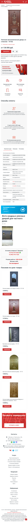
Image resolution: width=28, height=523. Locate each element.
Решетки (14, 478)
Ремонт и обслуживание (14, 467)
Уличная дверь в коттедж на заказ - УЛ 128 (13, 288)
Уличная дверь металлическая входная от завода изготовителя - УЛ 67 (13, 400)
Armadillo (14, 185)
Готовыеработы (16, 450)
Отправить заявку (14, 425)
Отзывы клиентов (14, 498)
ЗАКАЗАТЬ (6, 51)
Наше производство (14, 458)
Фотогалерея (14, 500)
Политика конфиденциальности (14, 512)
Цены (14, 483)
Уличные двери (4, 6)
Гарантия (14, 496)
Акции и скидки (14, 492)
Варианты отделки (14, 501)
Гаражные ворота (14, 476)
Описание (15, 148)
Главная (2, 5)
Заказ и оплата (14, 494)
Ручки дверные (14, 481)
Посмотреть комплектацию (9, 44)
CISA (13, 181)
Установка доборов (14, 463)
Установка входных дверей (14, 461)
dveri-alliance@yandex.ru (15, 439)
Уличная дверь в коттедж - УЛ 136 (11, 316)
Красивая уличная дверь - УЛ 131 (11, 344)
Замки (14, 480)
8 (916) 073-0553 (6, 70)
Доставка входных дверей (14, 459)
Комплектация (7, 148)
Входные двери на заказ (14, 465)
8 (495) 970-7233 (14, 254)
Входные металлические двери (13, 5)
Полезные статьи (14, 503)
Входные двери (14, 474)
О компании (14, 490)
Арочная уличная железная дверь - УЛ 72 (13, 371)
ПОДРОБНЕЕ (7, 294)
